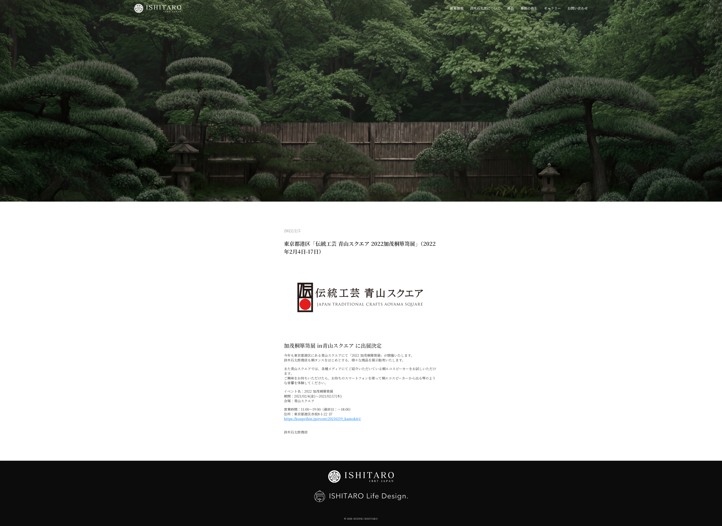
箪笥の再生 (528, 8)
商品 (510, 8)
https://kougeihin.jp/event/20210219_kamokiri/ (322, 418)
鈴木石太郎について (485, 8)
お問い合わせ (577, 8)
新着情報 (456, 8)
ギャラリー (552, 8)
